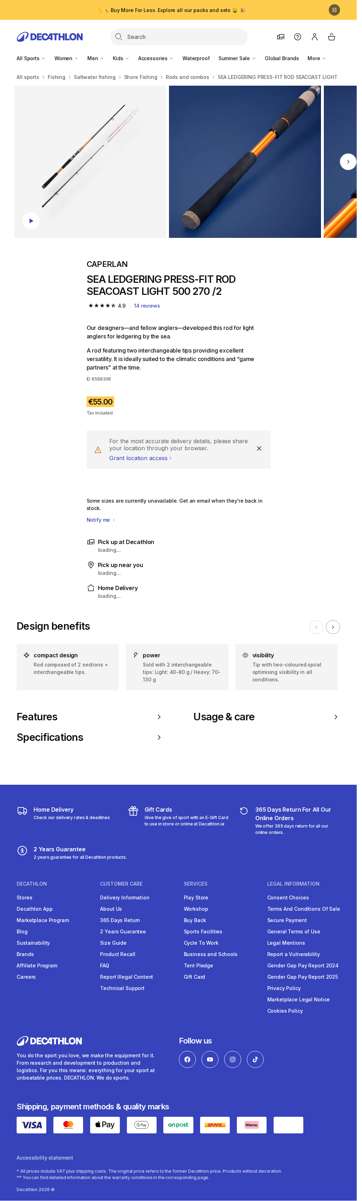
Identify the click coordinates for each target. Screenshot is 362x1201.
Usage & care (224, 717)
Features (37, 717)
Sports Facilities (203, 931)
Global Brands (282, 58)
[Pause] (334, 10)
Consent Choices (288, 897)
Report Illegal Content (126, 977)
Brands (25, 954)
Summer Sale (234, 58)
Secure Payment (287, 920)
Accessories (153, 58)
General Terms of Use (293, 931)
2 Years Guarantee (123, 931)
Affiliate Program (37, 965)
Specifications (50, 737)
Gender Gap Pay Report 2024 (303, 965)
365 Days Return (120, 920)
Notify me (99, 520)
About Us (111, 909)
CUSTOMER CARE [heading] (121, 884)
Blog (22, 931)
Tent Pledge (198, 965)
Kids (118, 58)
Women (64, 58)
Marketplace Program (43, 920)
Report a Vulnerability (293, 954)
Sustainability (33, 943)
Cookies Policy (285, 1011)
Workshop (196, 909)
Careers (26, 977)
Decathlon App (34, 909)
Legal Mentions (286, 943)
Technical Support (122, 988)
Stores (24, 897)
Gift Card (194, 977)
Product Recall (117, 954)
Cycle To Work (201, 943)
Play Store (196, 897)
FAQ (104, 965)
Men (93, 58)
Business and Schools (211, 954)
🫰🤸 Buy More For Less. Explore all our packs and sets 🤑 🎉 (171, 10)
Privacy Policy (284, 988)
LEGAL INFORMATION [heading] (293, 884)
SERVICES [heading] (196, 884)
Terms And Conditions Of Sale (303, 909)
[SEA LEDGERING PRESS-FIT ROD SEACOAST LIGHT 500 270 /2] (90, 162)
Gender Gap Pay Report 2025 (302, 977)
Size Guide (113, 943)
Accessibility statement (45, 1158)
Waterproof (196, 58)
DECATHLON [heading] (32, 884)
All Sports (29, 58)
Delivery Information (124, 897)
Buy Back (195, 920)
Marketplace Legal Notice (298, 999)
